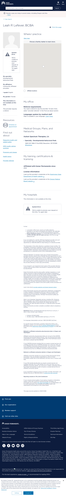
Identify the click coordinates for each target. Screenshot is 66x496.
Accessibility (5, 428)
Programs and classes (10, 152)
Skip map (27, 38)
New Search (8, 19)
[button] (43, 66)
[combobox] (29, 8)
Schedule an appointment (13, 125)
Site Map (52, 437)
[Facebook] (8, 445)
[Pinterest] (17, 445)
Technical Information (56, 434)
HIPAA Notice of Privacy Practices (33, 428)
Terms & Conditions (29, 434)
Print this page (56, 27)
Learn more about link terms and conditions (39, 470)
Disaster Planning (55, 431)
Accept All (28, 493)
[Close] (63, 480)
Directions (28, 145)
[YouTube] (13, 445)
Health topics (7, 156)
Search (57, 8)
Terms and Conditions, (46, 488)
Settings (17, 493)
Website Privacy (6, 437)
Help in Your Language (8, 434)
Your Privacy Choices (30, 431)
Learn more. (49, 116)
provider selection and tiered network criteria (45, 287)
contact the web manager (50, 373)
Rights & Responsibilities (31, 437)
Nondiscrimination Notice (9, 431)
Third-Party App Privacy (57, 428)
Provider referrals (8, 160)
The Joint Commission (42, 382)
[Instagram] (22, 445)
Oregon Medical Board (48, 325)
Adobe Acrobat (22, 474)
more (9, 15)
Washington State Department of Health (42, 326)
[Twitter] (3, 445)
